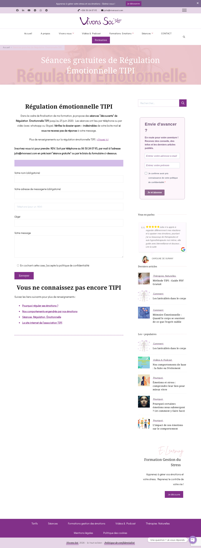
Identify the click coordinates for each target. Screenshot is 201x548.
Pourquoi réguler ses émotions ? (40, 305)
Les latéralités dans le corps (169, 298)
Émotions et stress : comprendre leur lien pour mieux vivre (169, 386)
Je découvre (133, 3)
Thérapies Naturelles (164, 275)
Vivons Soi (72, 542)
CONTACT (166, 33)
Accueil (28, 33)
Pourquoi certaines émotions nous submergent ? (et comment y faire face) (169, 407)
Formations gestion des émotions (86, 523)
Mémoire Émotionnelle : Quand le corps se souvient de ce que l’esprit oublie (169, 318)
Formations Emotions (120, 33)
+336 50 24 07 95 (89, 10)
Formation (101, 40)
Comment (158, 293)
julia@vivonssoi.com (113, 10)
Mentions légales (83, 533)
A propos (45, 33)
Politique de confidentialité (119, 542)
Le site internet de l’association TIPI (42, 322)
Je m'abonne (154, 192)
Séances (146, 33)
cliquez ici (103, 139)
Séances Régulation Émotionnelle (41, 317)
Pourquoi (158, 377)
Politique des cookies (115, 533)
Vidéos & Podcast (91, 33)
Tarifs (34, 523)
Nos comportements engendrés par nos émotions (49, 311)
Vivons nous (65, 33)
